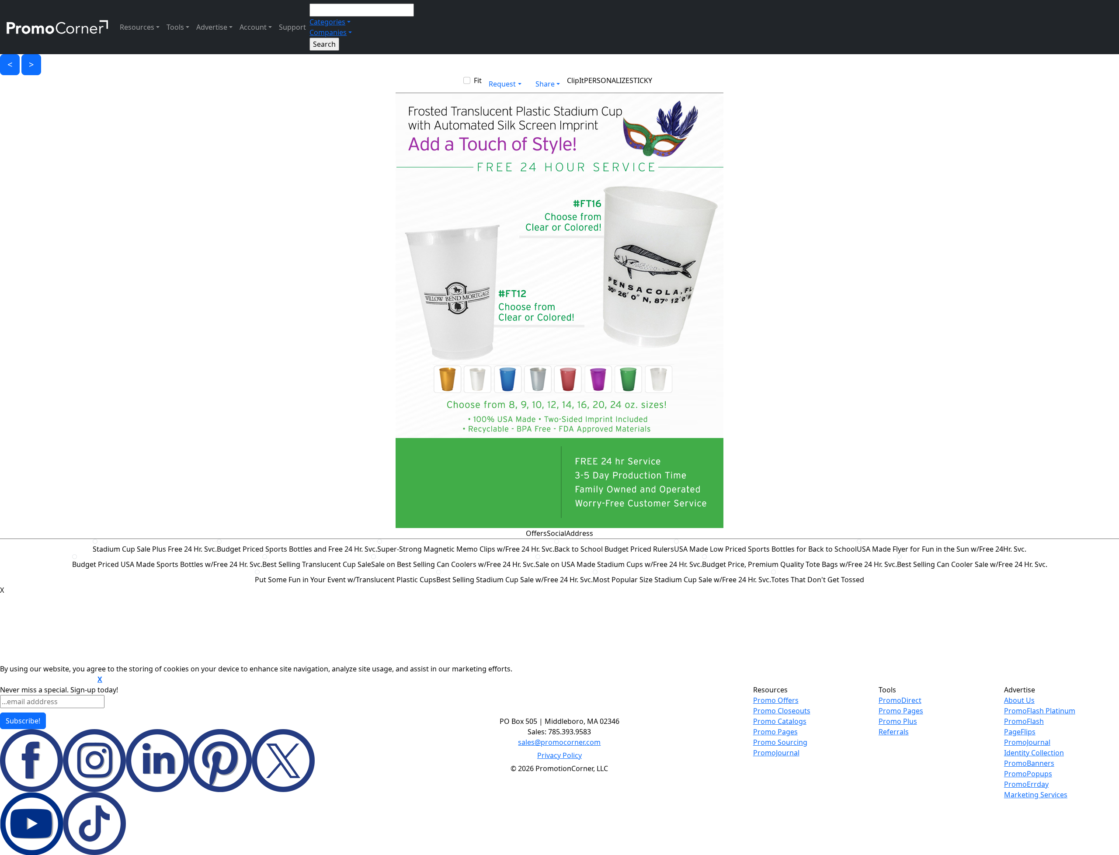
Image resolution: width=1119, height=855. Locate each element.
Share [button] (545, 84)
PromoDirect (900, 700)
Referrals (894, 732)
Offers (536, 533)
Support (292, 27)
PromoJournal (776, 753)
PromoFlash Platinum (1039, 711)
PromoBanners (1029, 763)
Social (556, 533)
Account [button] (253, 27)
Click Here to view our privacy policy (48, 680)
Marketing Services (1035, 794)
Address (579, 533)
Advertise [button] (211, 27)
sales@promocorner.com (559, 742)
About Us (1019, 700)
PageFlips (1020, 732)
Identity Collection (1034, 753)
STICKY (640, 80)
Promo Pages (775, 732)
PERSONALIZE (606, 80)
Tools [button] (175, 27)
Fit (478, 80)
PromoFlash (1024, 721)
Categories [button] (327, 22)
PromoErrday (1026, 784)
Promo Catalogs (779, 721)
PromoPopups (1028, 774)
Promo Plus (898, 721)
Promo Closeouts (781, 711)
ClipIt (575, 80)
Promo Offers (776, 700)
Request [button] (502, 84)
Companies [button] (328, 32)
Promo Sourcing (780, 742)
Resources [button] (137, 27)
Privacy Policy (559, 755)
